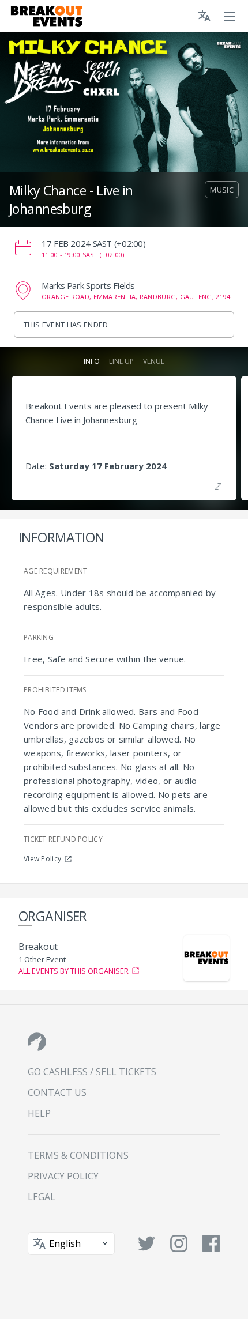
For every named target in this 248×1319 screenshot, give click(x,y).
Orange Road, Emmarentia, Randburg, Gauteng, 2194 (136, 296)
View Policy (42, 859)
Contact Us (57, 1092)
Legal (41, 1196)
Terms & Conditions (78, 1155)
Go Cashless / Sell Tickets (92, 1071)
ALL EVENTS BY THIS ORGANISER (73, 971)
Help (39, 1113)
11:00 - (83, 254)
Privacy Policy (63, 1176)
